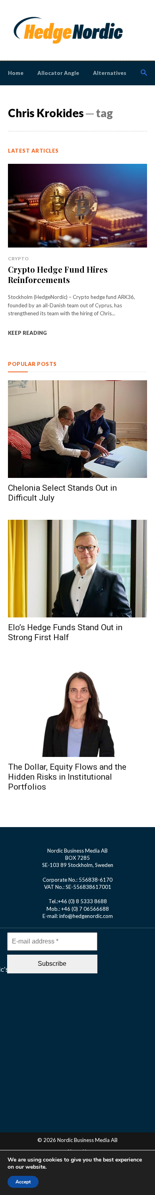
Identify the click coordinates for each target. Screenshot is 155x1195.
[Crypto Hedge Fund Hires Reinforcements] (77, 206)
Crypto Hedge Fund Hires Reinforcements (58, 274)
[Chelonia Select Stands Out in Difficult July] (77, 429)
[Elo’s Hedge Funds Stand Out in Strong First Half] (77, 568)
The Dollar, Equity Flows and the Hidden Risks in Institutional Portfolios (67, 777)
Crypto (18, 258)
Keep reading (27, 333)
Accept (23, 1182)
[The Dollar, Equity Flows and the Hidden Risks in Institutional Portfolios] (77, 708)
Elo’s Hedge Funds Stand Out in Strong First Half (65, 632)
